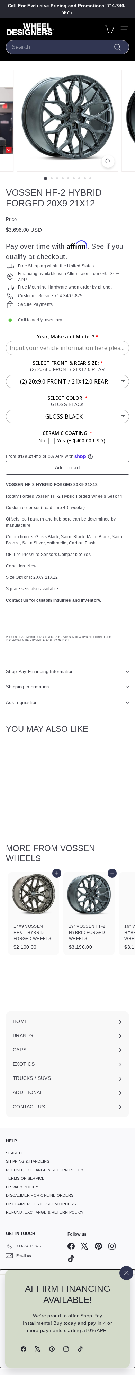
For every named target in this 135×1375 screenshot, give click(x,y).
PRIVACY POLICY (22, 1187)
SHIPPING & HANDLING (28, 1161)
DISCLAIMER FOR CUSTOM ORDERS (41, 1204)
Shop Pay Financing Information (40, 671)
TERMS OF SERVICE (25, 1178)
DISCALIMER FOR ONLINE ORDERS (39, 1195)
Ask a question (22, 702)
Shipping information (27, 686)
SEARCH (14, 1153)
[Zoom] (107, 161)
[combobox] (67, 47)
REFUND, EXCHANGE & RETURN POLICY (45, 1170)
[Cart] (109, 29)
